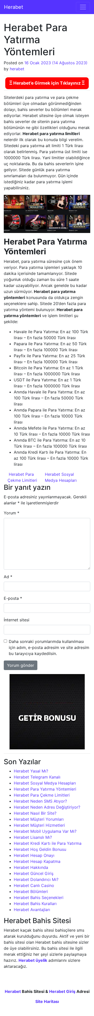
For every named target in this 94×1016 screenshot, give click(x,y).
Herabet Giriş (62, 991)
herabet (17, 68)
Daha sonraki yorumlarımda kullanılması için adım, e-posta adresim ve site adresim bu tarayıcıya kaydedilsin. (49, 647)
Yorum (11, 512)
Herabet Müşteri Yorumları (39, 819)
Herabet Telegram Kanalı (37, 777)
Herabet (13, 7)
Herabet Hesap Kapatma (37, 861)
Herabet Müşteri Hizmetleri (39, 825)
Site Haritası (47, 1001)
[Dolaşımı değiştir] (83, 7)
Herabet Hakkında (31, 867)
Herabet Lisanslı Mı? (33, 837)
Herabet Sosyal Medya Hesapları (45, 783)
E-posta (13, 598)
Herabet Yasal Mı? (31, 770)
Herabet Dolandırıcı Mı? (36, 879)
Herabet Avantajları (32, 909)
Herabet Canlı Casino (34, 885)
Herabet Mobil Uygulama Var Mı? (45, 831)
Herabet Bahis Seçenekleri (38, 897)
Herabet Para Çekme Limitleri (42, 795)
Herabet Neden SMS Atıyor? (40, 801)
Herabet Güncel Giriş (33, 873)
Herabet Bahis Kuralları (35, 903)
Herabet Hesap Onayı (34, 855)
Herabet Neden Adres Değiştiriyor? (47, 807)
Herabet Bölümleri (31, 891)
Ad (8, 576)
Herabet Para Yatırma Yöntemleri (45, 789)
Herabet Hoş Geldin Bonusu (40, 849)
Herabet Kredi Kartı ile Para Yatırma (47, 843)
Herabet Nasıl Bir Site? (35, 813)
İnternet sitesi (16, 619)
